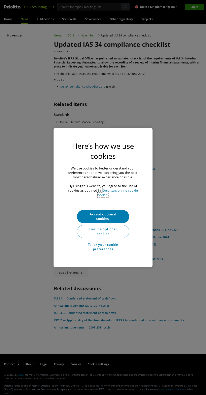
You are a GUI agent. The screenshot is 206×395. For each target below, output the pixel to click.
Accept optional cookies (103, 216)
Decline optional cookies (103, 231)
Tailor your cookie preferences (103, 246)
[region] (103, 197)
